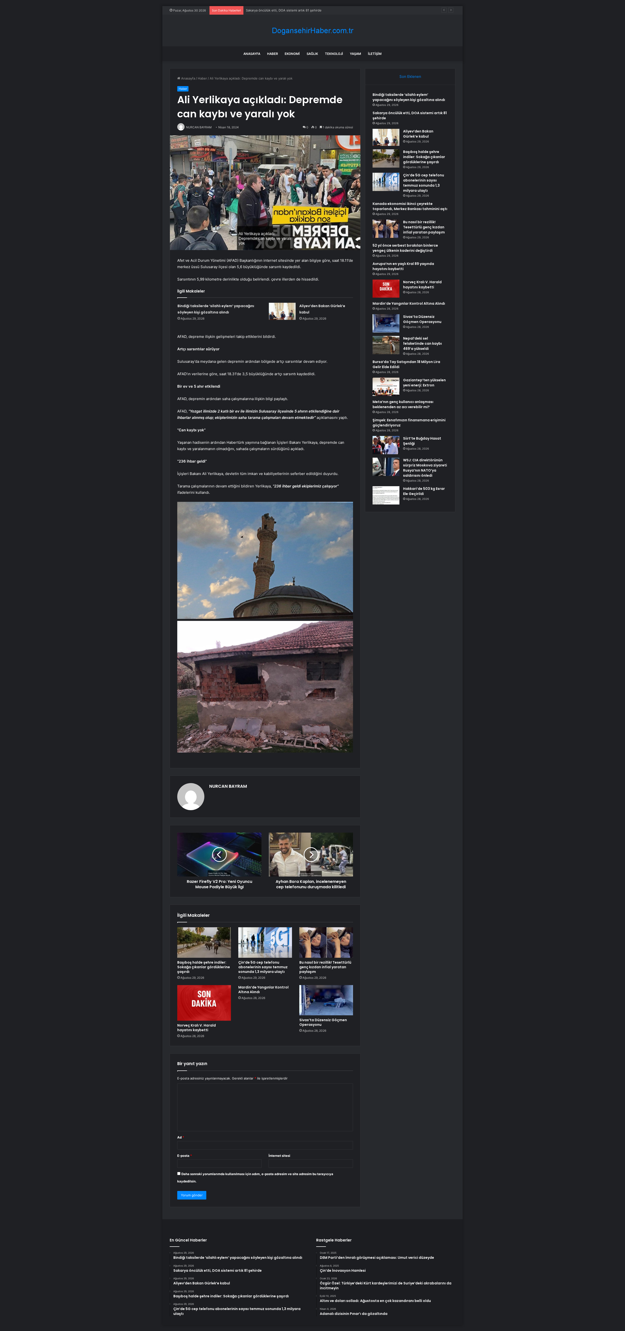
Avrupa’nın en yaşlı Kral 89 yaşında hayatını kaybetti (403, 266)
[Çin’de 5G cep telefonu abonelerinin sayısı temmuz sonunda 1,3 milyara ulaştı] (265, 942)
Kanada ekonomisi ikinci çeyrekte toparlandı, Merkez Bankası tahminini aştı (410, 206)
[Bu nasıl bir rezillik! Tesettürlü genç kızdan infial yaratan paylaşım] (326, 942)
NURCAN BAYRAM (228, 786)
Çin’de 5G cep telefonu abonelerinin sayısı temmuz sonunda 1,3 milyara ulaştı (263, 967)
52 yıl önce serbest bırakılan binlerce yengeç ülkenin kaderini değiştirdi (405, 248)
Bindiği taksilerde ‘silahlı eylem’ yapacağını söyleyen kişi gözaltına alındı (409, 97)
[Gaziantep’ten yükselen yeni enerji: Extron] (386, 387)
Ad (180, 1137)
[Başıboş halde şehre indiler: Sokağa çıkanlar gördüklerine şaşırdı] (204, 942)
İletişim (375, 54)
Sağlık (312, 54)
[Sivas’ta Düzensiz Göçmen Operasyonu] (326, 1000)
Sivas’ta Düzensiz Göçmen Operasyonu (323, 1022)
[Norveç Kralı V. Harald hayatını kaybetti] (204, 1003)
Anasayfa (251, 54)
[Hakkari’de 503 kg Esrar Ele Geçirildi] (386, 495)
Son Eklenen (410, 76)
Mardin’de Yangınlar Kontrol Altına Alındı (263, 989)
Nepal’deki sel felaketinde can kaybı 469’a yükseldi (422, 343)
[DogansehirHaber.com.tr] (312, 31)
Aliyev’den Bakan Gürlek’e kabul (269, 10)
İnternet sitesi (279, 1156)
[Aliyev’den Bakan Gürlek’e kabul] (282, 311)
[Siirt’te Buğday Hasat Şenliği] (386, 445)
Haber (272, 54)
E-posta (184, 1156)
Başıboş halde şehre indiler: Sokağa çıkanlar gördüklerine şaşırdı (203, 967)
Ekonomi (292, 54)
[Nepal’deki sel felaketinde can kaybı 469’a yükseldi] (386, 345)
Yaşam (355, 54)
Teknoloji (334, 54)
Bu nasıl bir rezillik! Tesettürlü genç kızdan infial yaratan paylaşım (325, 967)
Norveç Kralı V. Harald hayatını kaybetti (196, 1027)
